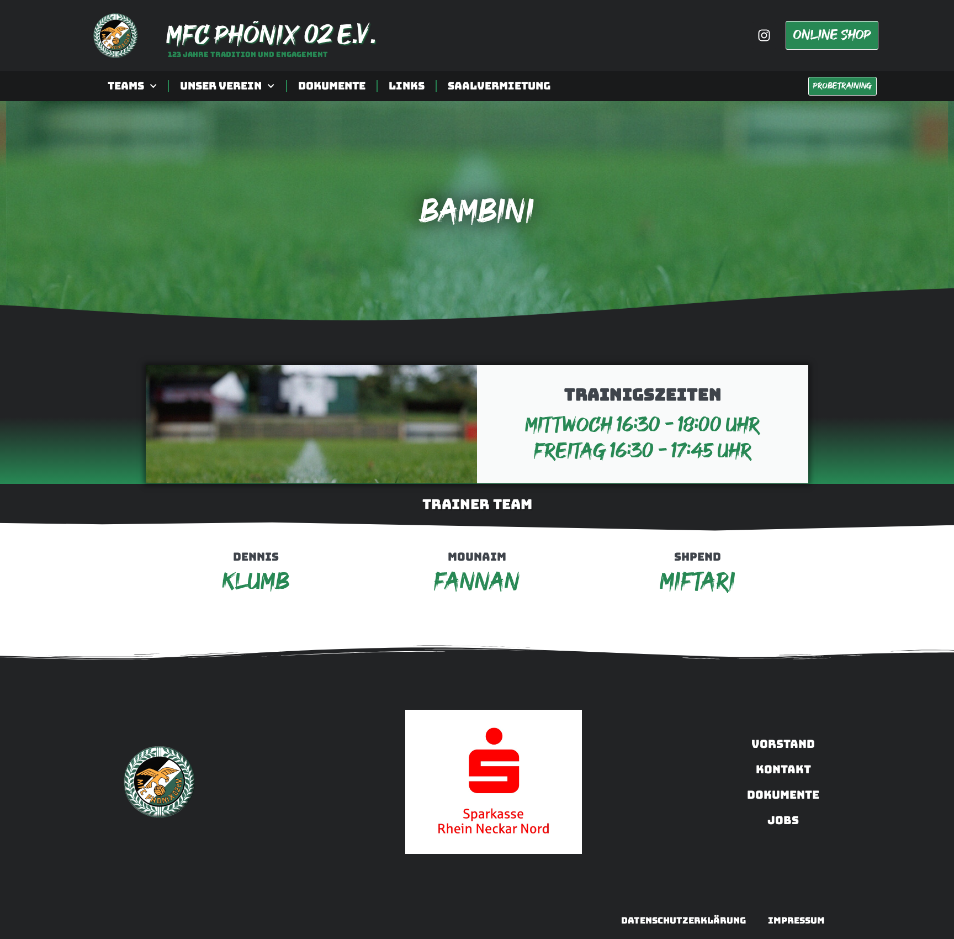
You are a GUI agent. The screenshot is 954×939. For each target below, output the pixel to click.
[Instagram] (764, 35)
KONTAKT (783, 769)
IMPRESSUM (796, 920)
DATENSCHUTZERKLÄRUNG (683, 920)
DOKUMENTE (331, 86)
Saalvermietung (499, 86)
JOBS (783, 820)
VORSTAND (783, 744)
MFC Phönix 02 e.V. (270, 35)
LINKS (407, 86)
